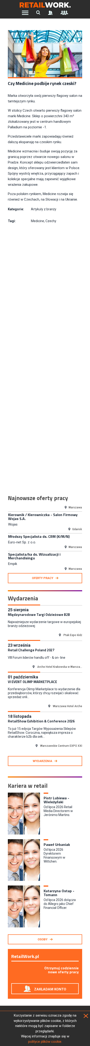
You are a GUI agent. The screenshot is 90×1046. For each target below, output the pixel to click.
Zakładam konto (50, 989)
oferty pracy (42, 578)
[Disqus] (45, 293)
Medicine (37, 221)
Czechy (50, 221)
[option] (45, 522)
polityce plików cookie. (45, 1042)
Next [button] (85, 538)
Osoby (43, 939)
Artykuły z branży (43, 209)
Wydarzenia (42, 761)
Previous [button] (4, 538)
